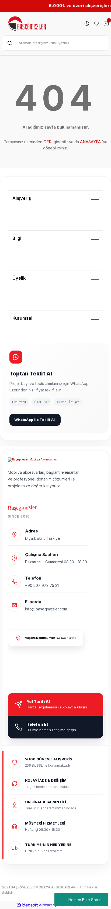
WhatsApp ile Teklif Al (34, 419)
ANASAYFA (90, 141)
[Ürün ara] (9, 43)
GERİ (48, 141)
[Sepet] (106, 23)
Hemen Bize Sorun (85, 899)
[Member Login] (86, 23)
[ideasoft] (27, 905)
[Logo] (27, 23)
